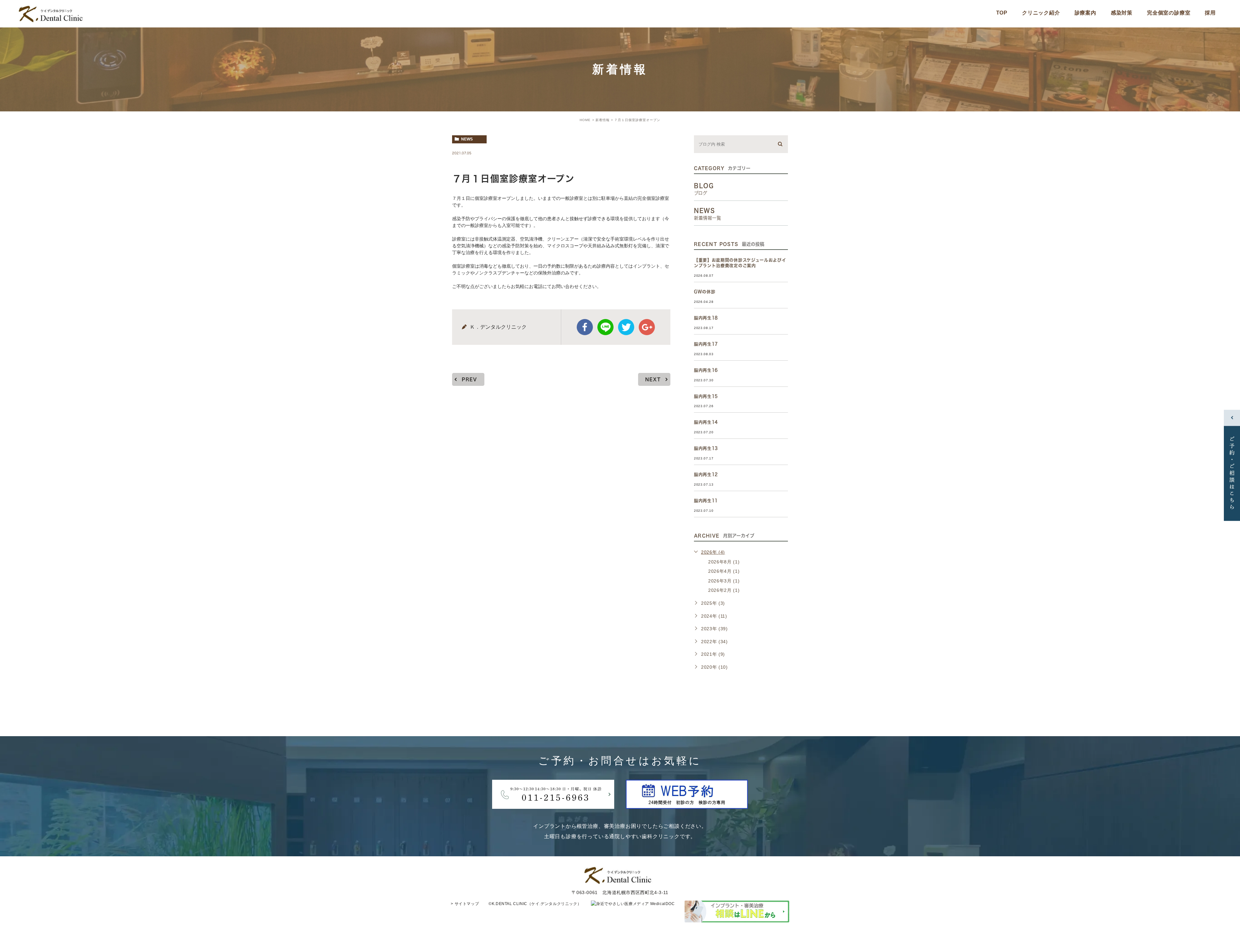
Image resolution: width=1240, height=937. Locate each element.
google (647, 327)
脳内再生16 (706, 370)
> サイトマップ (465, 903)
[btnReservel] (687, 803)
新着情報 (602, 120)
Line (605, 327)
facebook (585, 327)
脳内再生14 (706, 422)
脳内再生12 (706, 474)
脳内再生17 (706, 344)
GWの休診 (705, 292)
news (467, 139)
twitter (626, 327)
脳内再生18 (706, 318)
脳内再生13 (706, 448)
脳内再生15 (706, 396)
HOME (585, 120)
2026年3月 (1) (724, 580)
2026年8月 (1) (724, 561)
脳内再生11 (706, 501)
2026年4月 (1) (724, 571)
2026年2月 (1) (724, 590)
